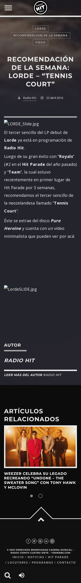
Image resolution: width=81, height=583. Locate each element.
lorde (40, 29)
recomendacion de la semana (40, 35)
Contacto (66, 562)
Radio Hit (29, 98)
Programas (42, 562)
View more (40, 446)
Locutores (18, 562)
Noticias (36, 557)
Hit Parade (58, 557)
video (40, 42)
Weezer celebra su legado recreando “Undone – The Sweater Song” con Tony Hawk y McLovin (40, 481)
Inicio (18, 557)
